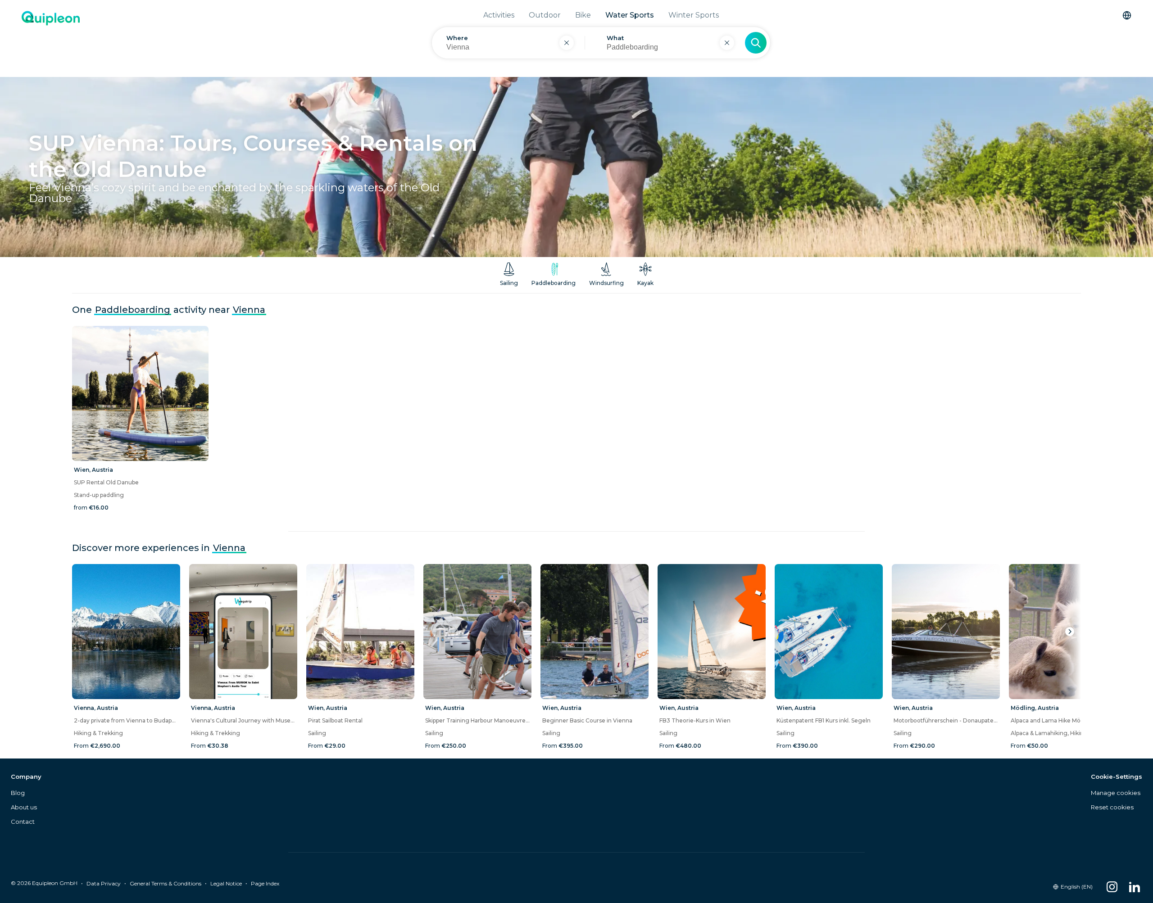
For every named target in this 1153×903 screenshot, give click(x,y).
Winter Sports (693, 15)
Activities (498, 15)
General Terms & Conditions (165, 883)
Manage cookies (1115, 792)
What (615, 37)
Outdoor (545, 15)
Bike (583, 15)
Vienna (249, 309)
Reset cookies (1112, 807)
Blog (18, 792)
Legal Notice (226, 883)
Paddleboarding (132, 309)
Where (457, 37)
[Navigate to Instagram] (1112, 886)
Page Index (265, 883)
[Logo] (51, 38)
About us (24, 807)
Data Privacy (103, 883)
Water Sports (629, 15)
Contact (23, 821)
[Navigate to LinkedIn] (1134, 886)
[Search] (756, 43)
